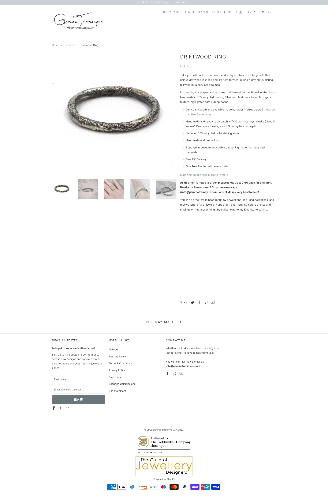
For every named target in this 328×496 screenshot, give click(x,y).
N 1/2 (219, 242)
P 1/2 (265, 242)
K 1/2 (240, 233)
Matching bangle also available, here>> (204, 174)
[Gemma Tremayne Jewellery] (78, 20)
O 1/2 (242, 242)
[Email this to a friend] (212, 302)
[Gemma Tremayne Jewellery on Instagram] (230, 12)
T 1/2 (264, 252)
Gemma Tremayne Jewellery (168, 429)
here (264, 209)
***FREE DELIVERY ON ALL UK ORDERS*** (164, 2)
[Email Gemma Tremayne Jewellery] (235, 12)
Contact (216, 12)
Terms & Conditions (120, 363)
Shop (166, 11)
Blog (187, 12)
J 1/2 (217, 233)
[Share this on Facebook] (199, 302)
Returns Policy (117, 356)
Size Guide (115, 377)
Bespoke (203, 12)
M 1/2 (196, 242)
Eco (194, 12)
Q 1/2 (196, 252)
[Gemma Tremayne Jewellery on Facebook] (224, 12)
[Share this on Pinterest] (206, 302)
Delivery (113, 349)
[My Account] (241, 12)
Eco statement (117, 390)
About (178, 12)
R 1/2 (219, 252)
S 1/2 (242, 252)
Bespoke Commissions (122, 383)
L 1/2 (263, 233)
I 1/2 (195, 233)
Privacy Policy (117, 370)
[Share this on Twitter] (192, 302)
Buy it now (252, 281)
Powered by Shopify (164, 479)
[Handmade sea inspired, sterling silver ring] (114, 114)
